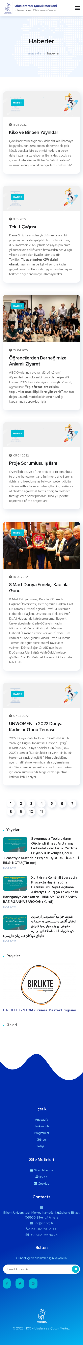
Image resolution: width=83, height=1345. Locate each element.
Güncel (42, 1139)
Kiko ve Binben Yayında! (33, 132)
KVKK (43, 1177)
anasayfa (34, 53)
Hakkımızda (41, 1126)
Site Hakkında (43, 1170)
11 (41, 811)
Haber (17, 102)
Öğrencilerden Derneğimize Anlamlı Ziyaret (37, 361)
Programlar (41, 1133)
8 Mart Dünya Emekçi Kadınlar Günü (39, 588)
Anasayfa (41, 1119)
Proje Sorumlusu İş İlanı (33, 463)
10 (31, 811)
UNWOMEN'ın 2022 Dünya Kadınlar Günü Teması (35, 727)
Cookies (43, 1183)
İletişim (41, 1146)
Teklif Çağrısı (22, 227)
